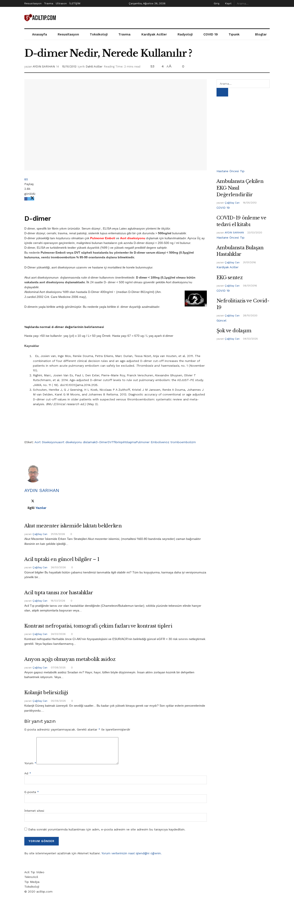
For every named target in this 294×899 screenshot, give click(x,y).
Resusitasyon (33, 3)
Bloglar (261, 34)
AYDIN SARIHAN (44, 66)
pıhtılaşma (128, 442)
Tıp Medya (31, 882)
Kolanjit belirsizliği (46, 692)
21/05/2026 (57, 534)
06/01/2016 (249, 285)
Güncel (221, 320)
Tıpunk (234, 34)
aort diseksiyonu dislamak (77, 442)
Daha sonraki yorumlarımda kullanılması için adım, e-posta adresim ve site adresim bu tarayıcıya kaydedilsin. (106, 829)
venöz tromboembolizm (178, 442)
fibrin (117, 442)
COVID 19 (210, 34)
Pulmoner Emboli (148, 442)
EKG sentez (230, 277)
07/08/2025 (58, 667)
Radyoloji (185, 34)
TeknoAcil (31, 877)
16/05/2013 (249, 202)
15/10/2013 (69, 66)
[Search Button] (267, 3)
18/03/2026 (57, 600)
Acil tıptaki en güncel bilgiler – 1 (61, 559)
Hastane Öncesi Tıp (230, 171)
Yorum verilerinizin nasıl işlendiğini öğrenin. (131, 853)
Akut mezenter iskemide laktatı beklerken (73, 526)
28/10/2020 (249, 315)
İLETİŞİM (74, 3)
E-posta (31, 792)
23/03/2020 (254, 232)
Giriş (216, 3)
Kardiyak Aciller (154, 34)
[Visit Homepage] (40, 17)
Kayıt (227, 3)
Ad (27, 773)
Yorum (30, 763)
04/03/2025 (250, 338)
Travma (48, 3)
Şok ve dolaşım (234, 331)
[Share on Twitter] (30, 199)
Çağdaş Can (39, 534)
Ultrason (61, 3)
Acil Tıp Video (34, 872)
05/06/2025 (58, 700)
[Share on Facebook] (25, 199)
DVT (111, 442)
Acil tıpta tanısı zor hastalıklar (58, 593)
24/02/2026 (58, 634)
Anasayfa (39, 34)
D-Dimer (102, 442)
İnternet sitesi (34, 810)
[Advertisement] (191, 17)
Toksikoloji (99, 34)
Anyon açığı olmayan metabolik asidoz (69, 659)
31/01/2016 (249, 262)
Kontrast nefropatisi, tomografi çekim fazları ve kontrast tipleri (98, 626)
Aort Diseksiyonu (46, 442)
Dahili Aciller (94, 66)
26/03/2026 (58, 567)
